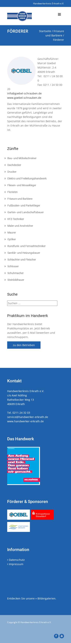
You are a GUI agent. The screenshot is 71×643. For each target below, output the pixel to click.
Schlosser (13, 266)
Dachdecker (14, 164)
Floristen (12, 192)
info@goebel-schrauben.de (24, 93)
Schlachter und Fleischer (21, 259)
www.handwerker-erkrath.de (25, 421)
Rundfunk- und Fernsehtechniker (26, 246)
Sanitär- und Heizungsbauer (23, 252)
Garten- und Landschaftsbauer (25, 212)
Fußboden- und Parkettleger (23, 205)
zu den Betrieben (24, 345)
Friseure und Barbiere (19, 198)
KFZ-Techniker (15, 219)
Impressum (15, 564)
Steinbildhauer (15, 279)
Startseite (45, 31)
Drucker (11, 171)
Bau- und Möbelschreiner (22, 158)
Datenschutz (16, 560)
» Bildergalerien (45, 598)
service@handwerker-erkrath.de (27, 417)
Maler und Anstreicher (20, 225)
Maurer (11, 232)
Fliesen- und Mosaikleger (21, 185)
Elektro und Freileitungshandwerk (27, 178)
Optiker (11, 239)
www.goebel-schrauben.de (24, 97)
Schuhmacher (15, 273)
